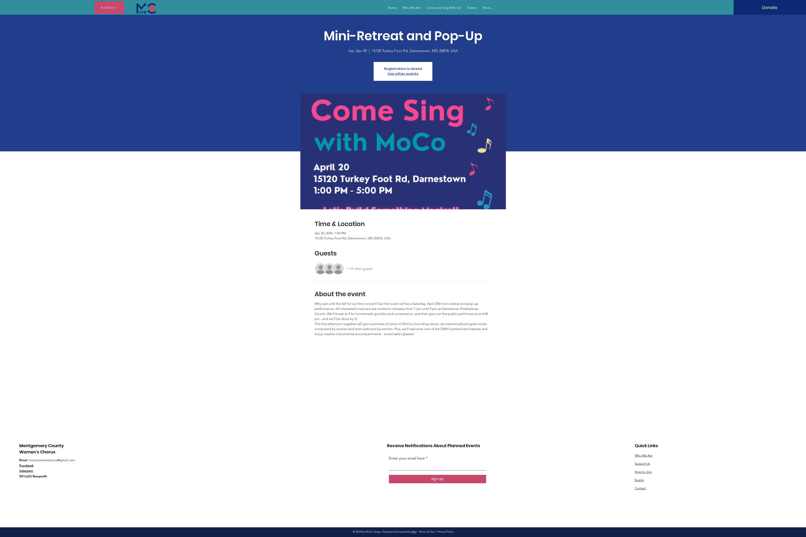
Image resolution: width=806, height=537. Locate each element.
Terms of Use (426, 531)
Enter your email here (407, 458)
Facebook (26, 466)
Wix (414, 531)
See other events (403, 73)
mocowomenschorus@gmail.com (52, 460)
